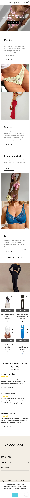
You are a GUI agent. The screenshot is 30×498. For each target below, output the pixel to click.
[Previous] (2, 18)
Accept (15, 495)
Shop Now (9, 59)
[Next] (27, 18)
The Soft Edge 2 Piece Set (7, 346)
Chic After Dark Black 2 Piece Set (22, 315)
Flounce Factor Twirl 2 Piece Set (7, 315)
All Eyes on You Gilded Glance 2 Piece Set (22, 347)
